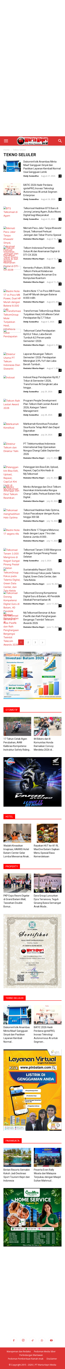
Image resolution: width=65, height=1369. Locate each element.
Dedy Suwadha (31, 176)
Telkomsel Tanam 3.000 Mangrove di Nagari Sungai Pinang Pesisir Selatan (42, 553)
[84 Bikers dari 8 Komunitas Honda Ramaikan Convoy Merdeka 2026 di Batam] (48, 726)
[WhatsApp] (41, 1340)
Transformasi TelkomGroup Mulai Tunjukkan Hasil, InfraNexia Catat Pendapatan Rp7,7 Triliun (41, 314)
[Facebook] (13, 1340)
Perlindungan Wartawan (31, 1355)
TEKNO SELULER (15, 998)
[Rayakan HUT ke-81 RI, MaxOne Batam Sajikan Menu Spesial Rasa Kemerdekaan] (48, 833)
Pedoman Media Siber (45, 1351)
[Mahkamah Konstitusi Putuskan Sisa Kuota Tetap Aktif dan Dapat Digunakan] (12, 428)
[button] (5, 141)
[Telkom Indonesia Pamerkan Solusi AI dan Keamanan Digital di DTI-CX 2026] (12, 259)
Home (6, 149)
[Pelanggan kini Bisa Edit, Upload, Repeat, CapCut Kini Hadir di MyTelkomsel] (12, 478)
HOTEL (9, 816)
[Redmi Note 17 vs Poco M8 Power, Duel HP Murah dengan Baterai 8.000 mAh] (12, 300)
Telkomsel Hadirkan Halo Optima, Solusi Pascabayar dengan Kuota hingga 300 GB (41, 513)
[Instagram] (23, 1340)
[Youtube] (51, 1340)
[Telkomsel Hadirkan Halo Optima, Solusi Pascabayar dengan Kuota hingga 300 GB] (12, 514)
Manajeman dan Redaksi (19, 1351)
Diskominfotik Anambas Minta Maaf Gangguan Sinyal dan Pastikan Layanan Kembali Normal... (16, 1034)
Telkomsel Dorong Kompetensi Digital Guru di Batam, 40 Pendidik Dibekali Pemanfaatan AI (41, 596)
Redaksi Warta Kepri (33, 239)
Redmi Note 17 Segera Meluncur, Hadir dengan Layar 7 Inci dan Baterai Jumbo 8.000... (41, 533)
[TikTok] (32, 1340)
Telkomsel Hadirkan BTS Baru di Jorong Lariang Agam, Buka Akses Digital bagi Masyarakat (42, 211)
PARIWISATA (13, 1140)
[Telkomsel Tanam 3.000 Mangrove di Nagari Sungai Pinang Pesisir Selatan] (12, 559)
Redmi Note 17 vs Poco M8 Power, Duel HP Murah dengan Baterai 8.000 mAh (41, 294)
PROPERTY (12, 866)
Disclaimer (52, 1358)
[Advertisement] (32, 34)
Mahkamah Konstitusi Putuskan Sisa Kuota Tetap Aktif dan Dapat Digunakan (41, 427)
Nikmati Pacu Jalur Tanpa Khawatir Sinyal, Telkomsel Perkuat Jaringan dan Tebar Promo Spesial (42, 231)
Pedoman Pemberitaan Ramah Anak (25, 1358)
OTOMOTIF (12, 709)
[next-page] (42, 642)
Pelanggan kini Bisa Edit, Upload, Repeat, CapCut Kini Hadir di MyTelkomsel (40, 470)
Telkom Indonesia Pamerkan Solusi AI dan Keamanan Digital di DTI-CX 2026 (41, 251)
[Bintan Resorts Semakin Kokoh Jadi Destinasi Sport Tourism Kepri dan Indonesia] (17, 1157)
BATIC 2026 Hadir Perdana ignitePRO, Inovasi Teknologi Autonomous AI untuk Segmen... (46, 1034)
